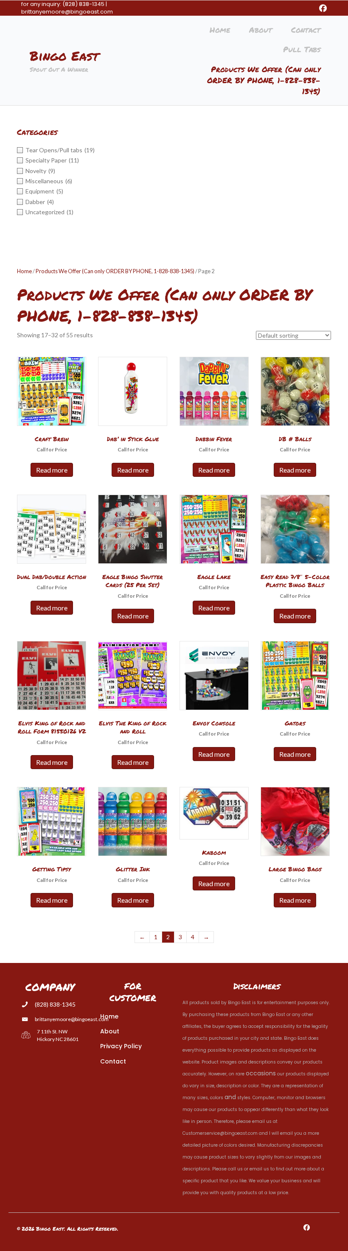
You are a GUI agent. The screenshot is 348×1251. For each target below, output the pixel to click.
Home (24, 271)
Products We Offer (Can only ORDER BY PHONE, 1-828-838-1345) (115, 271)
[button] (323, 8)
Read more (51, 470)
